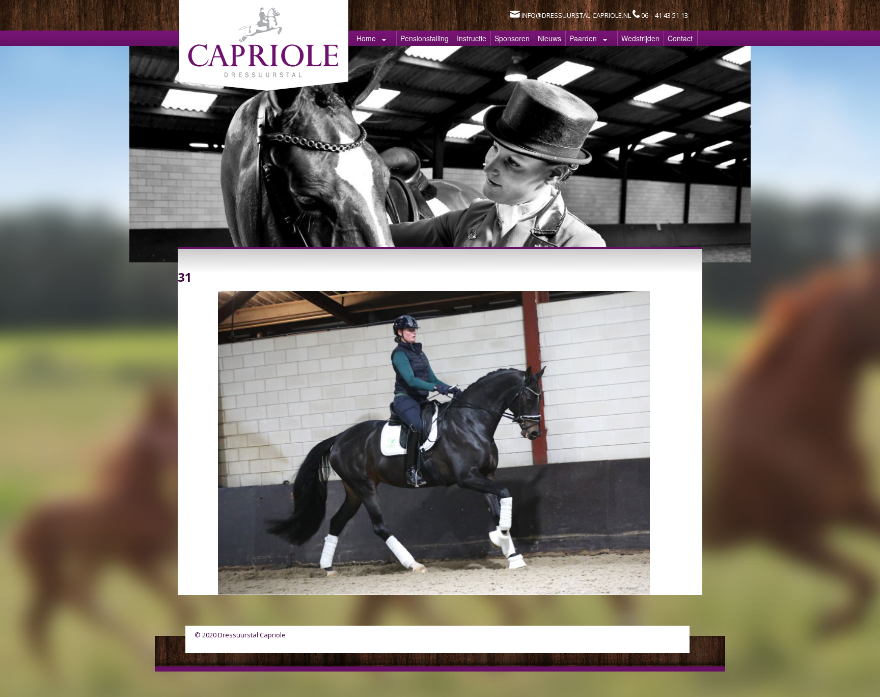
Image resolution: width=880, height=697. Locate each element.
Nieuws (549, 38)
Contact (680, 38)
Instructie (471, 38)
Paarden (583, 38)
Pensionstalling (424, 38)
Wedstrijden (640, 38)
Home (366, 38)
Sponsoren (512, 38)
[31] (434, 591)
